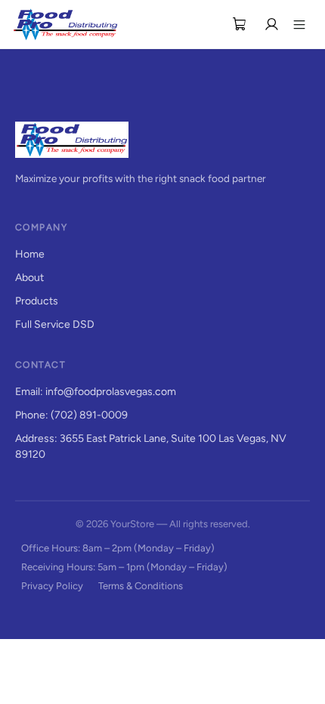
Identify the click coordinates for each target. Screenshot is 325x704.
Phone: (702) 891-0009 (71, 415)
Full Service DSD (54, 324)
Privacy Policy (52, 585)
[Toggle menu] (299, 24)
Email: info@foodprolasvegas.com (95, 391)
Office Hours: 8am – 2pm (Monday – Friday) (118, 548)
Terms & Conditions (140, 585)
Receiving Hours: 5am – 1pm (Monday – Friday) (124, 567)
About (29, 277)
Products (36, 301)
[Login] (271, 24)
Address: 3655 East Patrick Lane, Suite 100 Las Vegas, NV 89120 (150, 446)
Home (30, 254)
